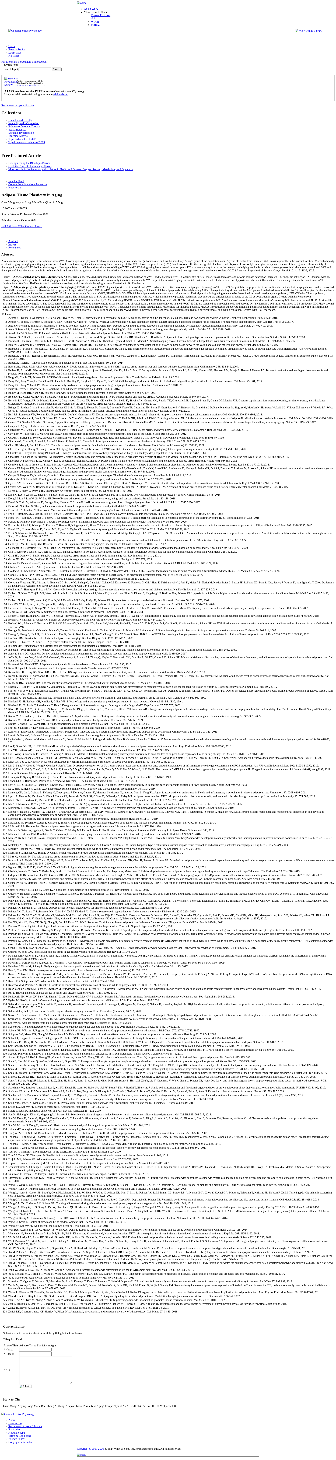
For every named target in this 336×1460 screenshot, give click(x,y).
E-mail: (9, 1353)
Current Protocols (100, 15)
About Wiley (91, 8)
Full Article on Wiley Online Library (21, 226)
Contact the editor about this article (27, 184)
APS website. (60, 94)
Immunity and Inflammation (23, 123)
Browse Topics (16, 49)
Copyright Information (20, 1442)
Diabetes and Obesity (20, 120)
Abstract (13, 241)
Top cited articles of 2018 (22, 139)
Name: (8, 1349)
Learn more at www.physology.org (31, 85)
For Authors (24, 61)
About (43, 61)
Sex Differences (17, 129)
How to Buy (15, 1423)
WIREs (95, 21)
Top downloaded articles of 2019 (26, 142)
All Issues (13, 55)
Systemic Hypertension (21, 132)
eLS (93, 18)
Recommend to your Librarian (25, 1426)
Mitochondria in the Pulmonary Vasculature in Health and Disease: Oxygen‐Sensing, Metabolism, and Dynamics (70, 169)
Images (12, 244)
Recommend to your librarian (17, 105)
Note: (8, 1370)
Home (11, 46)
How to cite (14, 187)
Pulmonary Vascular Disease (24, 126)
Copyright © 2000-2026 (90, 1448)
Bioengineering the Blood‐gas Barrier (29, 163)
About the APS (16, 1432)
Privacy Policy (16, 1438)
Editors (36, 61)
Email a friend (16, 181)
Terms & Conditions (19, 1435)
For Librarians (9, 61)
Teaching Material (18, 135)
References (14, 247)
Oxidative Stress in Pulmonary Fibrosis (29, 166)
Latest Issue (14, 52)
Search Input (11, 69)
